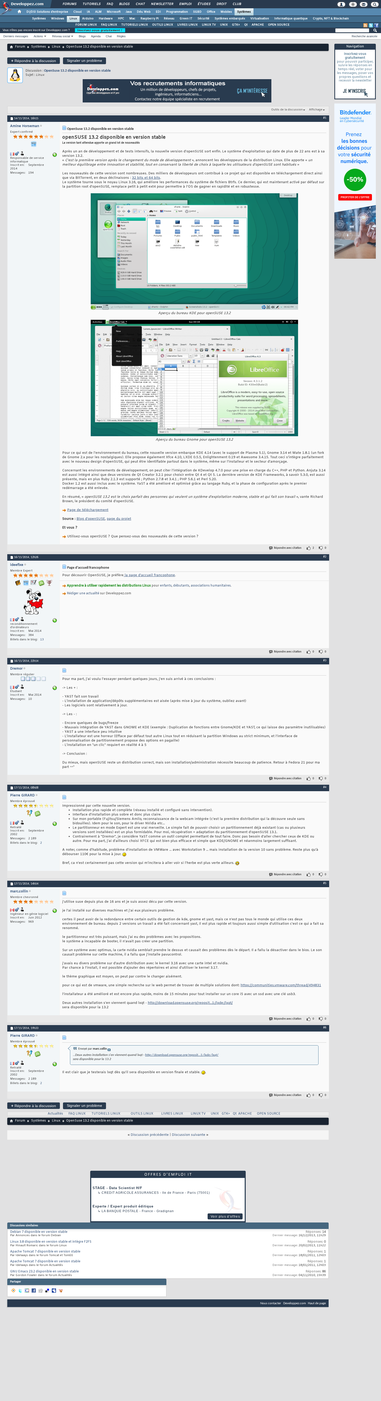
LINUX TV (209, 25)
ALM (98, 12)
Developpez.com (294, 1303)
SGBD (197, 12)
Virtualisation (259, 18)
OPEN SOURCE (279, 25)
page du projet (119, 519)
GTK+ (236, 25)
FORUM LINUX (86, 25)
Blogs (124, 4)
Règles (121, 36)
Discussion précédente (150, 1135)
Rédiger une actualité (83, 593)
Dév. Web (144, 12)
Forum (20, 47)
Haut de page (317, 1303)
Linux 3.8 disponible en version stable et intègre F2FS (50, 1242)
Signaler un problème (84, 60)
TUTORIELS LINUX (134, 25)
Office (211, 12)
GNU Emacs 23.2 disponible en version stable (44, 1272)
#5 (324, 883)
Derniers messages (15, 36)
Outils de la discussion (287, 110)
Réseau (169, 18)
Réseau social (61, 36)
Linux (73, 18)
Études (204, 4)
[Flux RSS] (365, 25)
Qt (246, 25)
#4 (324, 787)
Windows (57, 18)
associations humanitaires (211, 586)
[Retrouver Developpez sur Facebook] (376, 25)
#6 (324, 1027)
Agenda (96, 36)
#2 (324, 556)
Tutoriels (91, 4)
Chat (140, 4)
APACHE (258, 25)
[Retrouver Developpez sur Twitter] (371, 25)
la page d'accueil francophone (149, 575)
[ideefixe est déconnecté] (33, 602)
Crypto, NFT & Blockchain (331, 18)
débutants (181, 586)
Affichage (315, 110)
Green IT (186, 18)
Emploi (185, 4)
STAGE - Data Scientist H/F (117, 1188)
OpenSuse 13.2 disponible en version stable (77, 71)
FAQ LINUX (109, 25)
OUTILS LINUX (162, 25)
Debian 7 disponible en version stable (38, 1232)
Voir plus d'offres (225, 1216)
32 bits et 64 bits (146, 178)
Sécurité (203, 18)
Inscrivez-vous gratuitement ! (100, 30)
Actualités (55, 1114)
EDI (158, 12)
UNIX (224, 25)
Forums (69, 4)
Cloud (77, 12)
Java (129, 12)
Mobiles (226, 12)
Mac (132, 18)
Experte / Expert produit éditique (123, 1206)
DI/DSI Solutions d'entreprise (47, 12)
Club (236, 4)
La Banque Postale (120, 1211)
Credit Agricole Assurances (130, 1193)
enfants (166, 586)
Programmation (177, 12)
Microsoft (114, 12)
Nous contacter (270, 1303)
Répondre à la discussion (33, 60)
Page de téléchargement (87, 510)
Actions (38, 36)
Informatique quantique (291, 18)
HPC (121, 18)
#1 (324, 118)
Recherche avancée (364, 36)
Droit (221, 4)
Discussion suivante (188, 1135)
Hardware (106, 18)
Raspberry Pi (149, 18)
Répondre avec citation (287, 548)
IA (88, 12)
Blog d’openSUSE (90, 519)
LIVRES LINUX (187, 25)
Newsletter (161, 4)
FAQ (109, 4)
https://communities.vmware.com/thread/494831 (281, 985)
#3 (324, 660)
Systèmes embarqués (230, 18)
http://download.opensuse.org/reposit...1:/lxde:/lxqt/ (190, 1003)
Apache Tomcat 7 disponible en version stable (45, 1252)
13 (42, 639)
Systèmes (244, 12)
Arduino (88, 18)
